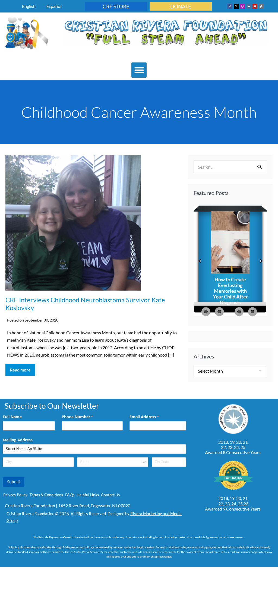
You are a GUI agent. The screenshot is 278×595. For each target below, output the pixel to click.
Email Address (152, 416)
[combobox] (112, 462)
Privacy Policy (15, 494)
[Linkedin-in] (248, 6)
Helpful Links (88, 494)
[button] (139, 70)
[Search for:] (230, 166)
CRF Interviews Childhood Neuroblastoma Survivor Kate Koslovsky (85, 303)
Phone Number (85, 416)
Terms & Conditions (46, 494)
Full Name (12, 416)
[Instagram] (242, 6)
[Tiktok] (261, 6)
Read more (22, 368)
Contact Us (110, 494)
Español (53, 6)
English (29, 6)
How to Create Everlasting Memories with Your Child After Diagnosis (230, 291)
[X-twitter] (236, 6)
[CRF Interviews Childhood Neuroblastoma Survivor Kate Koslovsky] (73, 223)
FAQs (69, 494)
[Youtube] (254, 6)
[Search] (259, 167)
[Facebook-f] (230, 6)
